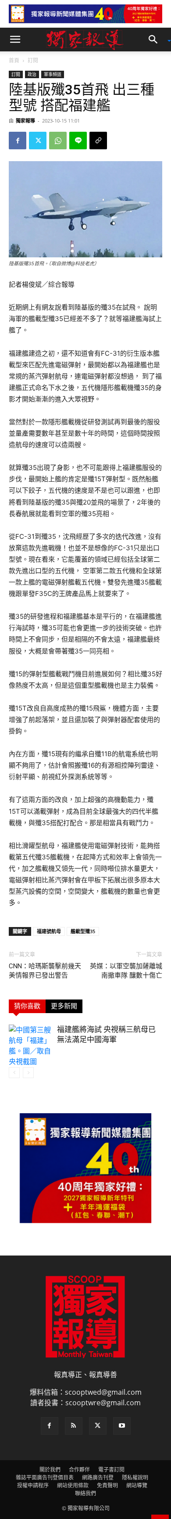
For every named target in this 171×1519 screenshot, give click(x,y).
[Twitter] (37, 140)
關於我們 (50, 1469)
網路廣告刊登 (98, 1477)
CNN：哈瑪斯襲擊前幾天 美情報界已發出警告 (45, 970)
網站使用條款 (73, 1485)
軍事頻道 (52, 74)
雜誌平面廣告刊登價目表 (45, 1477)
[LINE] (78, 140)
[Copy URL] (98, 140)
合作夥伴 (79, 1469)
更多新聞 (64, 1006)
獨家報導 (25, 120)
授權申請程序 (33, 1485)
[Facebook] (17, 140)
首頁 (14, 60)
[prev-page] (14, 1072)
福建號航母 (49, 931)
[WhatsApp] (58, 140)
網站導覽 (136, 1485)
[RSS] (73, 1426)
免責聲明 (107, 1485)
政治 (32, 74)
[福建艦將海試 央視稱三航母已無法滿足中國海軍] (31, 1046)
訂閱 (33, 60)
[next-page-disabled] (28, 1072)
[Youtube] (122, 1426)
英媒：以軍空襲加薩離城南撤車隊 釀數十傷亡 (126, 970)
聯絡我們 (85, 1493)
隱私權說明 (135, 1477)
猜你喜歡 (27, 1006)
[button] (15, 39)
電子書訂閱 (111, 1469)
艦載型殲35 (83, 931)
